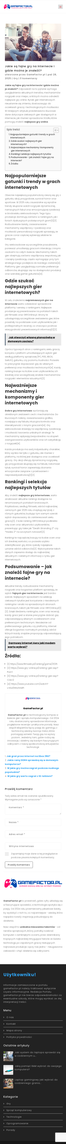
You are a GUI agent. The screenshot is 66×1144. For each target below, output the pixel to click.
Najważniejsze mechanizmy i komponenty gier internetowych (32, 149)
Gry (15, 78)
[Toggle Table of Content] (54, 130)
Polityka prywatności (19, 1037)
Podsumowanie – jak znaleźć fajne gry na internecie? (32, 159)
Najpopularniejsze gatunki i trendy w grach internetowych (32, 136)
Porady (10, 1130)
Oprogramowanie (17, 1123)
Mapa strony (14, 1030)
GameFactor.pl (36, 74)
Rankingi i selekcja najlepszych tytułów (31, 154)
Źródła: (14, 163)
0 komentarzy (28, 78)
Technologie (14, 1116)
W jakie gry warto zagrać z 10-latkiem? (29, 776)
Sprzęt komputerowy (19, 1110)
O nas (10, 1017)
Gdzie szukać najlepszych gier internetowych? (26, 143)
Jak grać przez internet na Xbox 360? (28, 756)
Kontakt (11, 1023)
